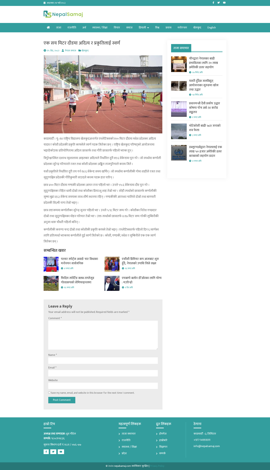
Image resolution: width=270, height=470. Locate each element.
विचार (117, 27)
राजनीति (72, 27)
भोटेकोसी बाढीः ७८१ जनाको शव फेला (204, 128)
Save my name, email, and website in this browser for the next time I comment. (93, 393)
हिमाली (142, 27)
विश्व (157, 27)
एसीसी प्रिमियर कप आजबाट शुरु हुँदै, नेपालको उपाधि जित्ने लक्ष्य (140, 261)
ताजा (58, 27)
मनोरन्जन (182, 27)
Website (53, 380)
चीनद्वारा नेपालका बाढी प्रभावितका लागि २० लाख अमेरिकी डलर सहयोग (203, 63)
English (212, 27)
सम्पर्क (162, 453)
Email (52, 367)
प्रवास (168, 27)
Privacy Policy (157, 466)
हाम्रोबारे (163, 440)
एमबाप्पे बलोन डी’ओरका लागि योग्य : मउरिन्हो (142, 280)
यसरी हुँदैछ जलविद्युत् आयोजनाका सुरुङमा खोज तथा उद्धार (203, 85)
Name (52, 355)
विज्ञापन (163, 447)
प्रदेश (124, 453)
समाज (129, 27)
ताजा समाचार (129, 433)
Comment (55, 318)
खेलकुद (197, 27)
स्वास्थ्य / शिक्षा (100, 27)
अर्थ (84, 27)
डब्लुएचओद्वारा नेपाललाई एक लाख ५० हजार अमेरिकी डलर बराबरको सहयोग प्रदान (205, 151)
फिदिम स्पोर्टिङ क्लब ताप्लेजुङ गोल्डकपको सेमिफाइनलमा (77, 280)
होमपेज (163, 433)
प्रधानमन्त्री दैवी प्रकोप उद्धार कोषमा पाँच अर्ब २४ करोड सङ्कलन (204, 108)
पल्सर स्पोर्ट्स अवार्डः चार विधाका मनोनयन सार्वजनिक (79, 261)
